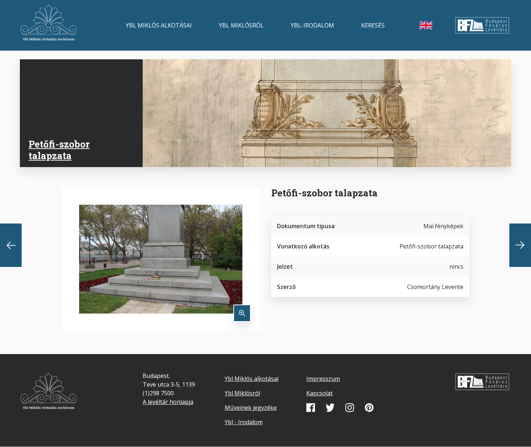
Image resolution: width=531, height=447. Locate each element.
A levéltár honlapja (168, 402)
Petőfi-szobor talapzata (59, 149)
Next (520, 245)
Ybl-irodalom (312, 25)
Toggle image (242, 313)
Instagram (349, 407)
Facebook (310, 407)
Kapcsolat (319, 393)
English (425, 25)
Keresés (373, 25)
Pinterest (369, 407)
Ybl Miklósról (241, 25)
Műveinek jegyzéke (251, 408)
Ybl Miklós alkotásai (159, 25)
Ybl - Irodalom (244, 422)
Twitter (330, 407)
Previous (11, 245)
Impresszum (323, 379)
